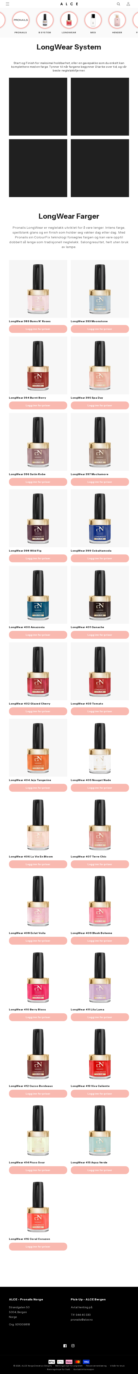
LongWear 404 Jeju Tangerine (30, 780)
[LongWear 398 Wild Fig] (38, 518)
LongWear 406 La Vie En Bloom (31, 856)
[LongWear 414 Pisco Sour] (38, 1130)
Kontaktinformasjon (83, 1369)
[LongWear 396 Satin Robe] (38, 442)
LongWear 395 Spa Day (87, 397)
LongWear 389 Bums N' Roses (30, 321)
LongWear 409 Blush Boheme (91, 933)
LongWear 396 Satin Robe (27, 474)
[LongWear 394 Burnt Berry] (38, 365)
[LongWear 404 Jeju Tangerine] (38, 748)
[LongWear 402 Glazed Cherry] (38, 671)
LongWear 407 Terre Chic (89, 856)
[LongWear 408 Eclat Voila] (38, 901)
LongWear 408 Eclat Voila (27, 933)
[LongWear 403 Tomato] (100, 671)
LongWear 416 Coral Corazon (29, 1239)
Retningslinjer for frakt (58, 1369)
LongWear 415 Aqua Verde (89, 1162)
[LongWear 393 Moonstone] (100, 289)
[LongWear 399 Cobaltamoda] (100, 518)
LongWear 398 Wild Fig (25, 550)
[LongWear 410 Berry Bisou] (38, 977)
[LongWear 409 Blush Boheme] (100, 901)
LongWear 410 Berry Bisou (27, 1009)
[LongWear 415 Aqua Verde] (100, 1130)
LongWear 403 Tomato (87, 703)
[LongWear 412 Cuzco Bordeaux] (38, 1054)
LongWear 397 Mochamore (89, 474)
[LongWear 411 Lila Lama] (100, 977)
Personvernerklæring (96, 1366)
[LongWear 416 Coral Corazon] (38, 1207)
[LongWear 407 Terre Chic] (100, 824)
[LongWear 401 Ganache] (100, 595)
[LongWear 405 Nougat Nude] (100, 748)
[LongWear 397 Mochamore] (100, 442)
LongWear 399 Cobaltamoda (91, 550)
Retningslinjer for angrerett (69, 1366)
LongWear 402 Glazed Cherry (29, 703)
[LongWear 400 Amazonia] (38, 595)
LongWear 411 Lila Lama (87, 1009)
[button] (8, 4)
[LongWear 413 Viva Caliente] (100, 1054)
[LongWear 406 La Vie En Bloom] (38, 824)
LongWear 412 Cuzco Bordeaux (31, 1086)
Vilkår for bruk (117, 1366)
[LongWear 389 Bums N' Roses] (38, 289)
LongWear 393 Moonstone (89, 321)
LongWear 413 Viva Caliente (90, 1086)
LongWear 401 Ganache (87, 627)
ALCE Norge (28, 1366)
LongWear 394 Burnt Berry (27, 397)
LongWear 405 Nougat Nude (91, 780)
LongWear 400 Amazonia (27, 627)
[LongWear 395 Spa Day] (100, 365)
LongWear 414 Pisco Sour (27, 1162)
